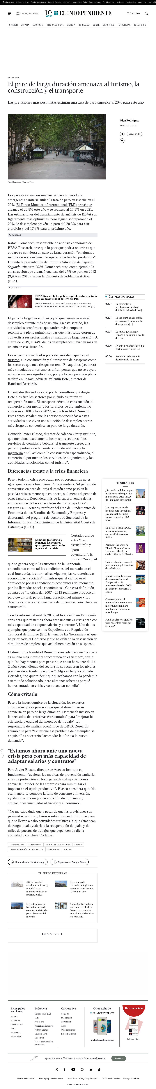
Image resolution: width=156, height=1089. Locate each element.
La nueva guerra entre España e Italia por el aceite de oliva (129, 335)
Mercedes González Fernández (44, 1043)
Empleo (78, 844)
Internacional (55, 25)
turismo (13, 360)
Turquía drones (95, 2)
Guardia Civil (41, 1034)
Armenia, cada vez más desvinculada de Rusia (127, 358)
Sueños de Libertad (45, 2)
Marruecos (77, 2)
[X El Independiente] (56, 1070)
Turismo (68, 849)
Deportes (108, 25)
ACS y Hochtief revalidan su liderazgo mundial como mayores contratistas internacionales (37, 888)
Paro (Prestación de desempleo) (26, 849)
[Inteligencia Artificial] (102, 1034)
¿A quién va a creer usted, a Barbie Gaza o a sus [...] (129, 347)
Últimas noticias (22, 2)
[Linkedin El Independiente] (91, 1070)
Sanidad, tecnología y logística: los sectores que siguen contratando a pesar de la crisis (50, 544)
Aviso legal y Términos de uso (51, 1078)
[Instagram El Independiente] (82, 1070)
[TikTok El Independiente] (99, 1070)
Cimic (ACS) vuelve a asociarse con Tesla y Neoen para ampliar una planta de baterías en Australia (82, 910)
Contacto (65, 1014)
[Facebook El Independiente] (64, 1070)
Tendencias (124, 25)
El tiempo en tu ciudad (30, 13)
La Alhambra (131, 2)
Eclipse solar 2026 (43, 1014)
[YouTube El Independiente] (73, 1070)
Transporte (53, 849)
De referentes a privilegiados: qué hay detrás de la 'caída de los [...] (130, 307)
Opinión (13, 25)
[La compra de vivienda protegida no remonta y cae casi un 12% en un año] (61, 888)
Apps (63, 1026)
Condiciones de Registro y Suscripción (83, 1078)
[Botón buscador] (146, 13)
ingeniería (15, 453)
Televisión (140, 25)
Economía (38, 25)
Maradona (142, 2)
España (25, 25)
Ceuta (33, 2)
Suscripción (66, 1018)
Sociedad (84, 25)
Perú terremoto (109, 2)
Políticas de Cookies (111, 1078)
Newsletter (66, 1022)
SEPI (37, 1018)
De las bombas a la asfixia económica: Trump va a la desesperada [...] (128, 321)
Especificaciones (68, 1034)
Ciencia (71, 25)
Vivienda (120, 2)
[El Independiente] (78, 13)
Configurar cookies (131, 1078)
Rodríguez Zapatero (44, 1026)
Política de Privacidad (26, 1078)
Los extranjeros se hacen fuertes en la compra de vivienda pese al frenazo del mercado (36, 910)
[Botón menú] (9, 13)
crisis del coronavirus (58, 844)
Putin (85, 2)
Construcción (17, 844)
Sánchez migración (63, 2)
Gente (96, 25)
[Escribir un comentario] (122, 140)
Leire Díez (39, 1038)
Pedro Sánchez (41, 1030)
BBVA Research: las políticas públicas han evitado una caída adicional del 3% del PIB (66, 297)
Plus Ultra (39, 1022)
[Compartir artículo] (122, 134)
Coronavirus (35, 844)
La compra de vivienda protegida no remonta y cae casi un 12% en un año (81, 887)
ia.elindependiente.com (102, 1040)
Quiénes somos (68, 1030)
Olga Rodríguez (129, 120)
